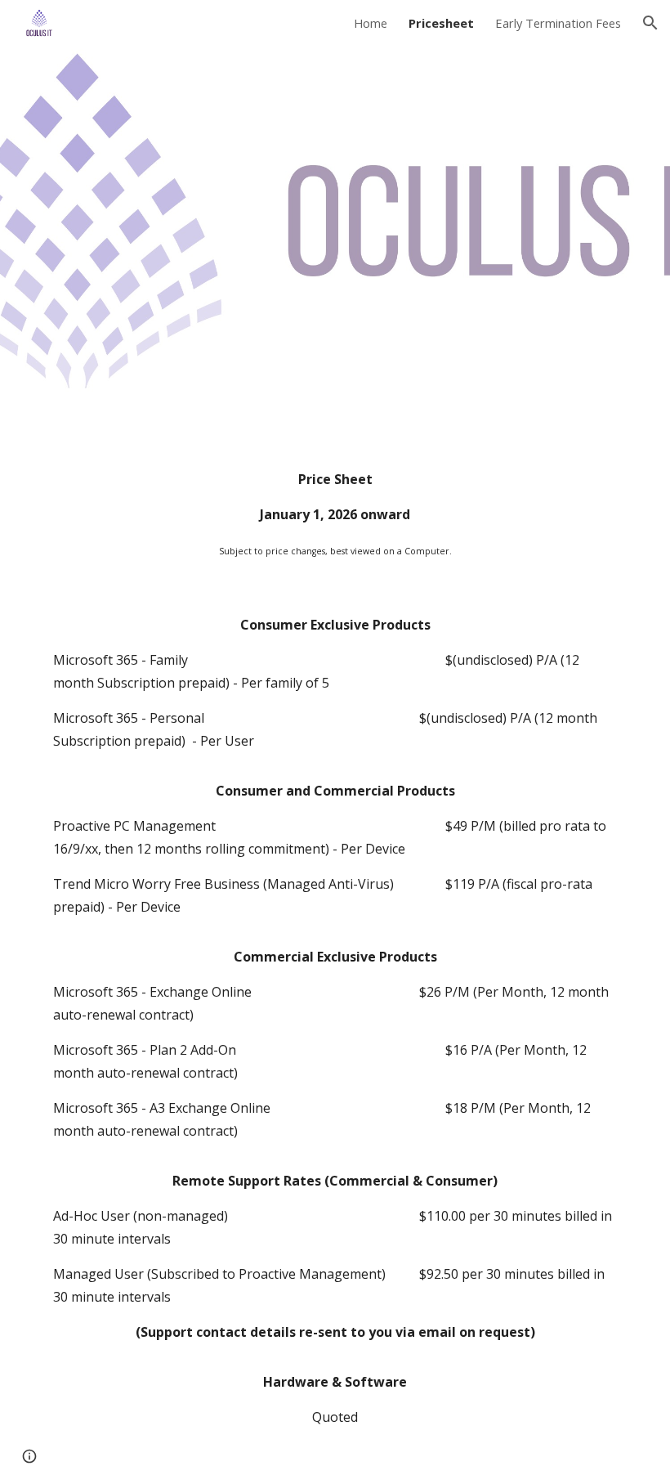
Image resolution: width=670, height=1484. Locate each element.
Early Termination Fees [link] (558, 23)
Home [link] (370, 23)
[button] (650, 23)
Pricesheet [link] (441, 23)
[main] (335, 514)
